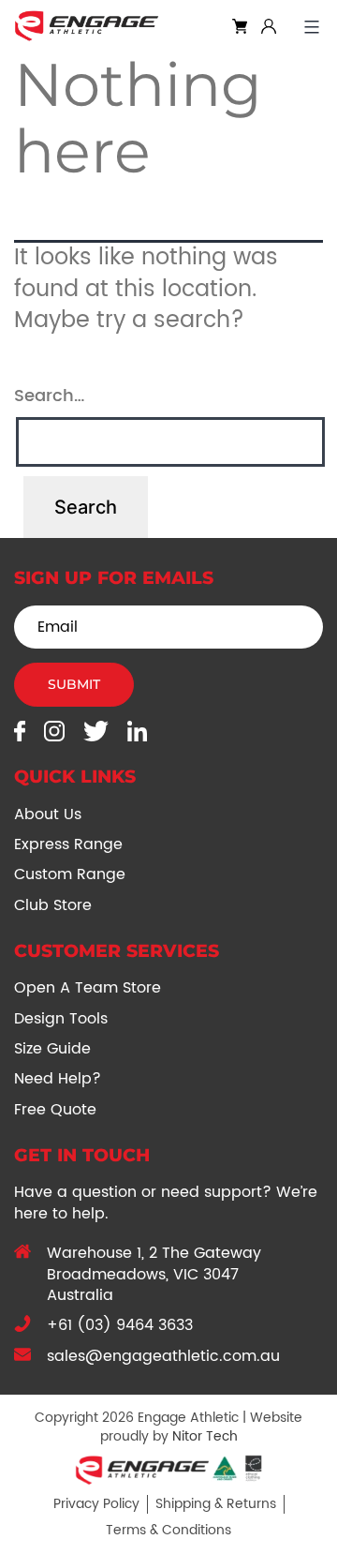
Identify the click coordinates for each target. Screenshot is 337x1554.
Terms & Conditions (168, 1530)
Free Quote (55, 1110)
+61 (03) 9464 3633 (120, 1325)
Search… (49, 396)
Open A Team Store (87, 988)
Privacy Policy (96, 1504)
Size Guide (52, 1049)
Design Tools (61, 1019)
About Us (47, 814)
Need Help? (57, 1079)
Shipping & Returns (215, 1504)
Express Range (68, 844)
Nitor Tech (205, 1436)
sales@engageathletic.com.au (163, 1356)
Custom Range (69, 874)
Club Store (53, 905)
